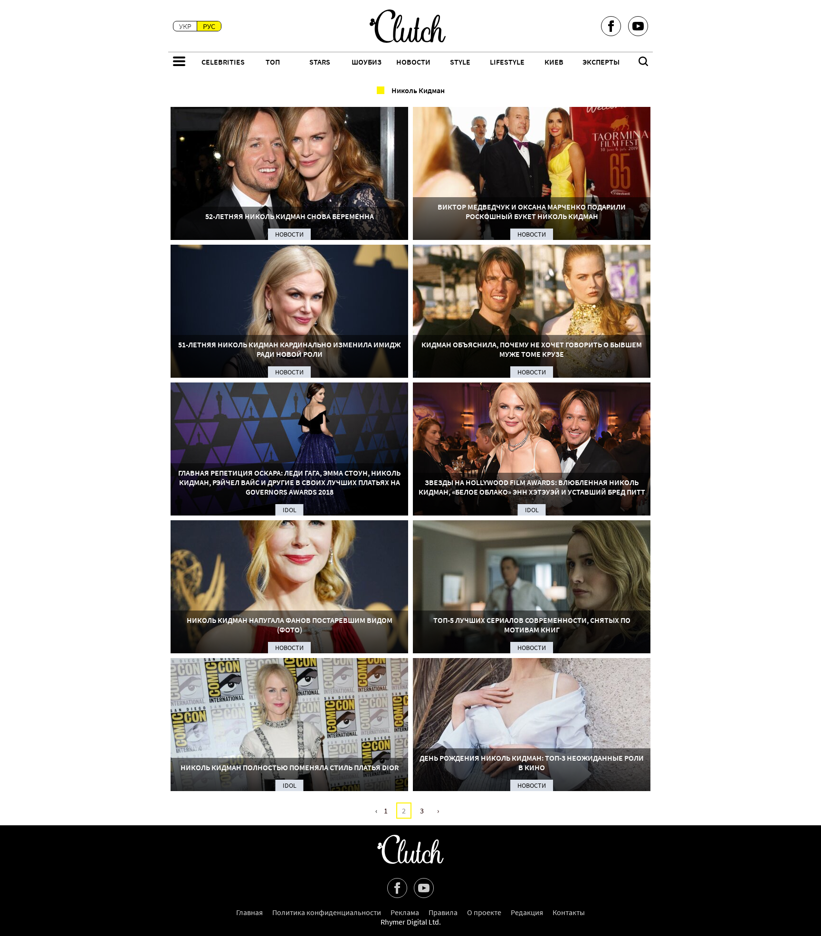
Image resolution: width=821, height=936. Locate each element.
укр (185, 26)
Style (460, 62)
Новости (413, 62)
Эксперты (601, 62)
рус (209, 26)
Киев (553, 62)
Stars (319, 62)
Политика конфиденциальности (326, 912)
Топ (273, 62)
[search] (643, 62)
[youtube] (638, 26)
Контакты (569, 912)
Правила (443, 912)
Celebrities (223, 62)
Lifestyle (507, 62)
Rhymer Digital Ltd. (411, 921)
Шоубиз (367, 62)
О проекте (484, 912)
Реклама (405, 912)
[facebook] (611, 26)
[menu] (179, 62)
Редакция (527, 912)
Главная (249, 912)
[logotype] (408, 26)
